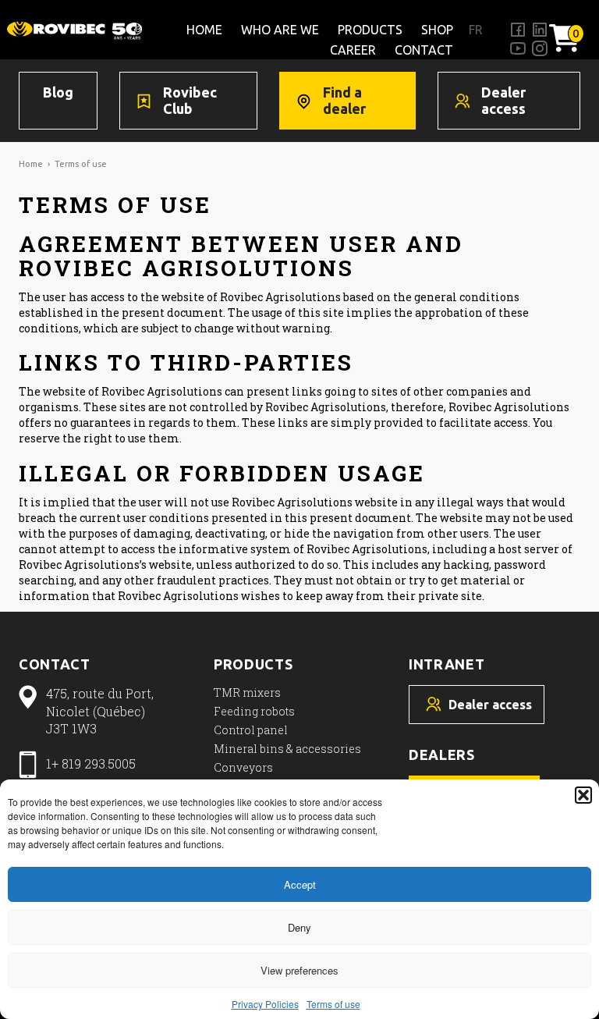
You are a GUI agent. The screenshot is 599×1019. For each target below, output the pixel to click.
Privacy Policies (265, 1003)
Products (370, 30)
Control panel (251, 730)
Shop (437, 30)
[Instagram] (539, 48)
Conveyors (243, 767)
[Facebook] (518, 29)
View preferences (299, 970)
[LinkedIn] (539, 29)
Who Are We (280, 30)
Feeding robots (254, 711)
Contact (424, 50)
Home (204, 30)
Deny (299, 927)
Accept (300, 884)
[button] (583, 795)
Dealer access (503, 100)
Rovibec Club (190, 100)
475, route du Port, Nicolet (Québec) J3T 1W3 (100, 711)
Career (353, 50)
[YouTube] (518, 48)
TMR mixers (247, 692)
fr (476, 30)
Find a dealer (344, 100)
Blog (58, 92)
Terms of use (333, 1003)
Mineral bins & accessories (287, 748)
